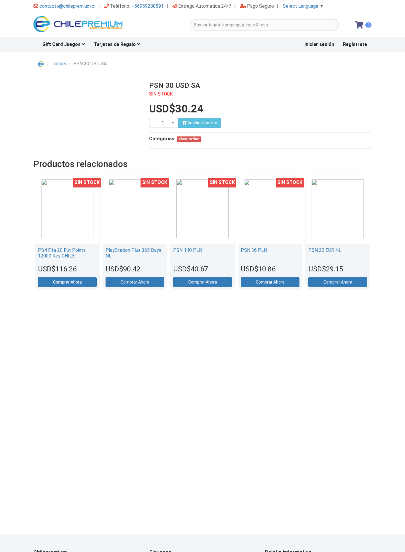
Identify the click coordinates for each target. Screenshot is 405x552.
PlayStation (189, 139)
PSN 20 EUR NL (324, 250)
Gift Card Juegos (62, 44)
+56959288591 (147, 6)
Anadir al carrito (201, 122)
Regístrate (355, 44)
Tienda (59, 63)
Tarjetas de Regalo (115, 44)
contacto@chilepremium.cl (67, 6)
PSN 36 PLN (254, 250)
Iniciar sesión (319, 44)
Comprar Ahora (67, 282)
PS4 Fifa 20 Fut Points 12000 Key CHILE (62, 253)
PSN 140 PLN (187, 250)
